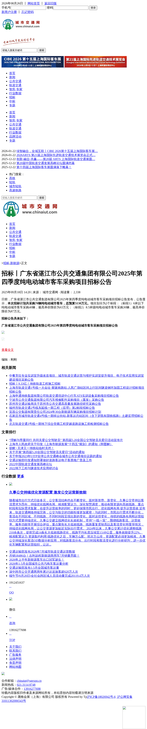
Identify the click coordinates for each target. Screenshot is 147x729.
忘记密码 (27, 12)
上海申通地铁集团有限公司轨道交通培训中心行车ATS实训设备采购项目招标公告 (64, 395)
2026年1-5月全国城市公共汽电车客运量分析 (38, 563)
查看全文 (8, 349)
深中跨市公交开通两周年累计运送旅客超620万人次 (43, 571)
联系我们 (15, 650)
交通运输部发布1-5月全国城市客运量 (34, 567)
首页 (12, 73)
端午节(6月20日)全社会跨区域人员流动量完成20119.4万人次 (49, 575)
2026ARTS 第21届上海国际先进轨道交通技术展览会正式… (56, 155)
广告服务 (15, 654)
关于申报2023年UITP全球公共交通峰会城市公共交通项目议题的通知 (55, 456)
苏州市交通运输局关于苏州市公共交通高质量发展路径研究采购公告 (55, 403)
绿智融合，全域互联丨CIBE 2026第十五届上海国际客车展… (57, 151)
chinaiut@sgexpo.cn (29, 680)
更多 (20, 476)
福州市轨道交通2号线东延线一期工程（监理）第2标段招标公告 (52, 407)
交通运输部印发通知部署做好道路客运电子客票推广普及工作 (50, 460)
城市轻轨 (15, 186)
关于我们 (15, 646)
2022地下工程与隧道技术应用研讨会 (33, 468)
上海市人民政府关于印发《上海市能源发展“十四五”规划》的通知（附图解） (61, 444)
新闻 (12, 77)
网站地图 (15, 666)
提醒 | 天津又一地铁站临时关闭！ (31, 448)
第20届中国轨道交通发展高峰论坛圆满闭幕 (45, 163)
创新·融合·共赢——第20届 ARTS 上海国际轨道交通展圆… (55, 159)
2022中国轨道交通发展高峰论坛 (30, 464)
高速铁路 (15, 190)
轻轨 (12, 182)
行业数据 (15, 93)
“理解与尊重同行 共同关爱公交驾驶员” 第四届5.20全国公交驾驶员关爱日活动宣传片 (66, 440)
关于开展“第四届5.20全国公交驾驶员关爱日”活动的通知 (47, 452)
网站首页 (34, 3)
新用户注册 (9, 12)
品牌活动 (15, 136)
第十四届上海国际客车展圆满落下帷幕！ (44, 167)
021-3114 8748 (26, 684)
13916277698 (32, 688)
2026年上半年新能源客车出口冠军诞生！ (36, 559)
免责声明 (15, 662)
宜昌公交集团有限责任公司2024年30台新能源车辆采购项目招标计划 (55, 411)
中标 (12, 101)
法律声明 (15, 658)
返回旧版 (50, 3)
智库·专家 (15, 89)
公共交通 (15, 81)
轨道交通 (15, 85)
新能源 (14, 263)
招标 (12, 97)
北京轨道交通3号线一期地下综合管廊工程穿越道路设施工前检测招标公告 (59, 423)
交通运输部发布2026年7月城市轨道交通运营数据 (42, 551)
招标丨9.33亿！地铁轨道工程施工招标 (34, 383)
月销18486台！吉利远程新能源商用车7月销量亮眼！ (44, 555)
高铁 (12, 178)
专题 (12, 105)
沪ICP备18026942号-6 (101, 696)
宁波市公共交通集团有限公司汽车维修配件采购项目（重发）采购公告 (56, 399)
